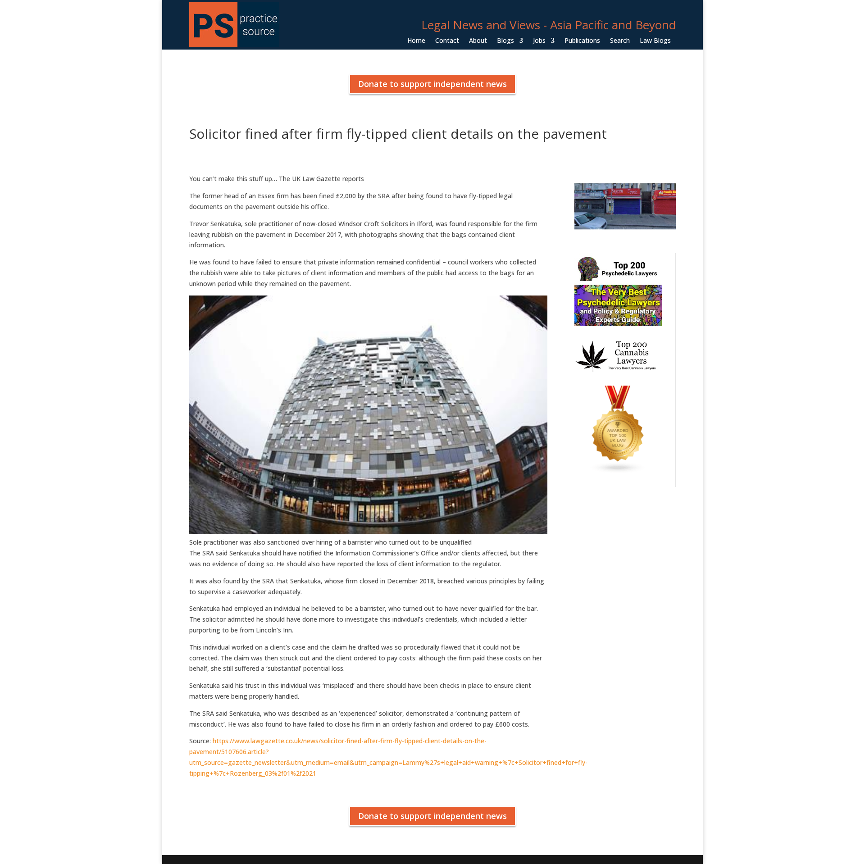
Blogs (505, 41)
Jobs (539, 41)
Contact (447, 41)
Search (620, 41)
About (478, 41)
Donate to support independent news (432, 83)
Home (416, 41)
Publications (582, 41)
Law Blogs (655, 41)
